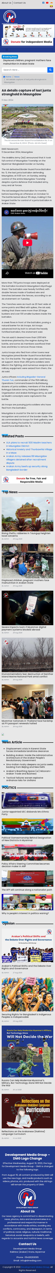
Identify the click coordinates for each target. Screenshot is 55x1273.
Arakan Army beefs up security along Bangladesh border (26, 468)
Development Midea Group (35, 1267)
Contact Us (20, 2)
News (16, 76)
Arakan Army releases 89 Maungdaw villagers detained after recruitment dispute (26, 460)
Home (8, 76)
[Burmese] (51, 6)
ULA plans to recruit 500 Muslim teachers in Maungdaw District (29, 444)
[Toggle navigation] (6, 49)
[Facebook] (43, 2)
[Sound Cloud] (51, 2)
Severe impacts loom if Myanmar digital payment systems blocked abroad (25, 62)
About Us (6, 2)
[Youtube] (47, 2)
